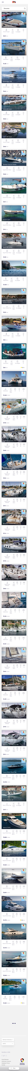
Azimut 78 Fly (6, 827)
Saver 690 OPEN (7, 247)
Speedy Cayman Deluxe (9, 164)
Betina (5, 192)
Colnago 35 (6, 54)
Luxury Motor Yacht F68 (9, 772)
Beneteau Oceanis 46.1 (9, 468)
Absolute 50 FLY (7, 910)
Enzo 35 (5, 275)
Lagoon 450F (6, 689)
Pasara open (6, 219)
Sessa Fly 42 (6, 993)
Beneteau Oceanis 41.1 (9, 523)
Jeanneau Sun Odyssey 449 (10, 496)
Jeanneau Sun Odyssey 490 (10, 661)
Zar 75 (5, 358)
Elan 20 (5, 330)
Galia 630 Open (7, 109)
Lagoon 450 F (7, 385)
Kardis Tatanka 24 (8, 800)
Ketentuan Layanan (6, 1061)
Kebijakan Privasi (6, 1063)
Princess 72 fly (7, 938)
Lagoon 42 (6, 634)
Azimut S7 (5, 883)
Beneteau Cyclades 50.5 (9, 440)
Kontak (3, 1065)
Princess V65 (6, 855)
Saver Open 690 (7, 81)
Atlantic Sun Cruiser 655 (9, 26)
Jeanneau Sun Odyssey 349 (10, 579)
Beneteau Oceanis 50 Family (11, 413)
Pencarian (6, 8)
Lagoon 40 (6, 606)
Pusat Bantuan (5, 1059)
